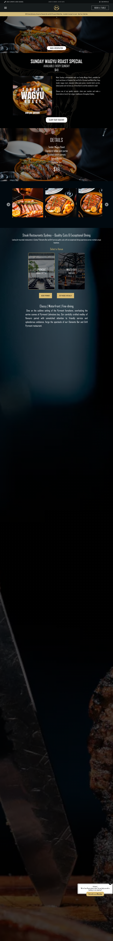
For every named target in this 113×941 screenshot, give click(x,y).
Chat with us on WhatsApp (95, 894)
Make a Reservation (56, 48)
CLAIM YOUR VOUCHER (56, 120)
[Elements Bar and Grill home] (56, 8)
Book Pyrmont (45, 296)
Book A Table (100, 8)
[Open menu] (6, 8)
